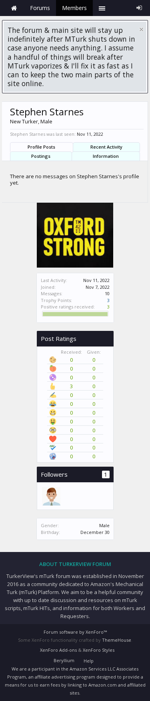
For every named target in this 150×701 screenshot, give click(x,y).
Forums (40, 8)
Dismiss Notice (141, 29)
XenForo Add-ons (58, 650)
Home (14, 8)
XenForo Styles (98, 650)
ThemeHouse (116, 640)
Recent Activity (106, 147)
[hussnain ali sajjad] (50, 496)
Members (74, 8)
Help (89, 661)
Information (106, 156)
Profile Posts (41, 147)
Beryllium (64, 660)
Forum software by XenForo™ (75, 632)
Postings (40, 156)
